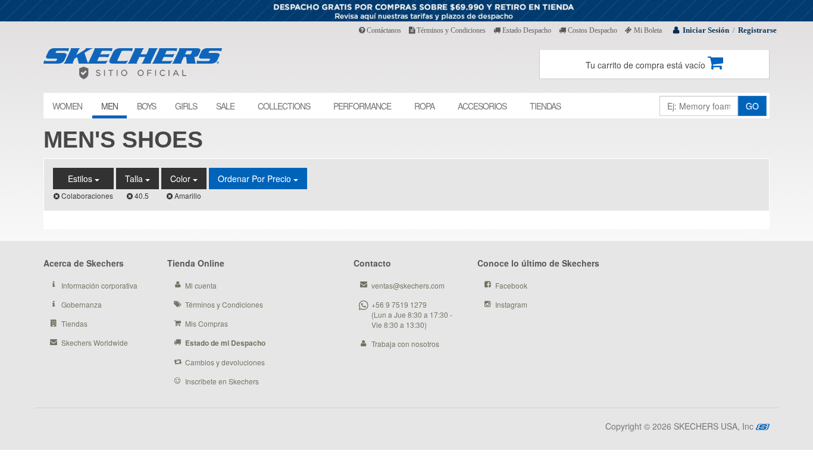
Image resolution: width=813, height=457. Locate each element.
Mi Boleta (647, 30)
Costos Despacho (591, 30)
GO (752, 106)
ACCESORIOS (482, 106)
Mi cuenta (201, 285)
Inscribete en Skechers (222, 381)
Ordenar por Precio (255, 178)
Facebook (511, 285)
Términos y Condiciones (450, 30)
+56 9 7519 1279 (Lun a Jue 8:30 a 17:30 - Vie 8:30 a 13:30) (411, 314)
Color (181, 178)
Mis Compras (206, 323)
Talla (135, 178)
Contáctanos (383, 30)
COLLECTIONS (284, 106)
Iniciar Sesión (706, 30)
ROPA (424, 106)
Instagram (511, 304)
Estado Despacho (526, 30)
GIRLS (186, 106)
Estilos (81, 178)
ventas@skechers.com (408, 285)
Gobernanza (81, 304)
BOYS (146, 106)
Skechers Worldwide (94, 342)
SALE (225, 106)
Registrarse (757, 30)
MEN (109, 106)
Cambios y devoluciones (225, 362)
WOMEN (67, 106)
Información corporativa (99, 285)
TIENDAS (545, 106)
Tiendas (74, 323)
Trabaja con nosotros (405, 344)
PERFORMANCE (362, 106)
